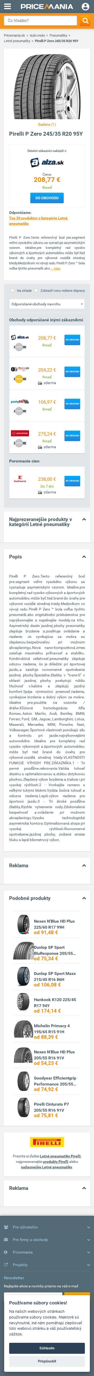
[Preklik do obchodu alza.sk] (20, 337)
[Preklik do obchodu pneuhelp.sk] (20, 433)
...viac (55, 268)
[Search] (85, 20)
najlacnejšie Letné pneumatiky (46, 1167)
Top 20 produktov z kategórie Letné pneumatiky (38, 221)
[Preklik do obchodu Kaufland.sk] (20, 478)
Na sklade (24, 291)
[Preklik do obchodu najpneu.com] (20, 369)
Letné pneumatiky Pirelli (60, 1156)
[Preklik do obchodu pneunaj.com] (20, 401)
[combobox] (47, 304)
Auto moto (37, 35)
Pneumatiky (58, 35)
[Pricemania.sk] (47, 6)
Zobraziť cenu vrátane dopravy (62, 291)
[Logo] (47, 162)
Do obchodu (47, 198)
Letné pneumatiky (17, 41)
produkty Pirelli (55, 1162)
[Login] (85, 7)
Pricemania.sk (14, 35)
